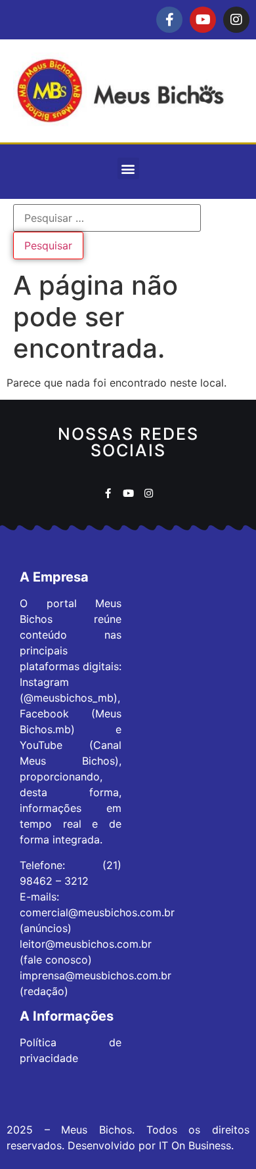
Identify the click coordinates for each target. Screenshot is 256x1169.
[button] (128, 168)
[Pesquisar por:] (107, 218)
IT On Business (195, 1145)
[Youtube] (203, 20)
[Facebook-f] (169, 20)
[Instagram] (236, 20)
